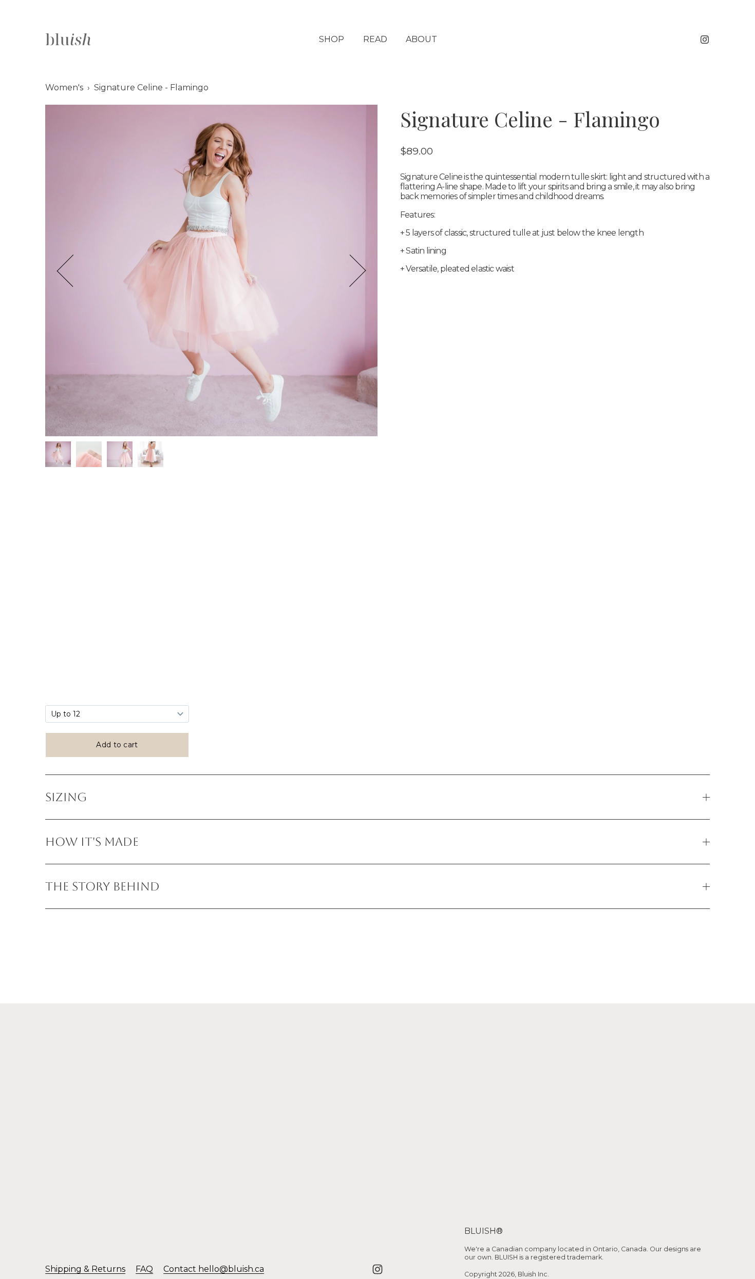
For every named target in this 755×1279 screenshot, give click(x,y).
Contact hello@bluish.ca (213, 1269)
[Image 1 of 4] (58, 455)
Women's (64, 87)
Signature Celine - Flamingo (151, 87)
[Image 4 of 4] (150, 455)
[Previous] (72, 270)
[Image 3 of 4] (120, 455)
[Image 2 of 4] (89, 455)
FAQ (144, 1269)
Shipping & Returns (85, 1269)
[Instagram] (705, 39)
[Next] (349, 270)
